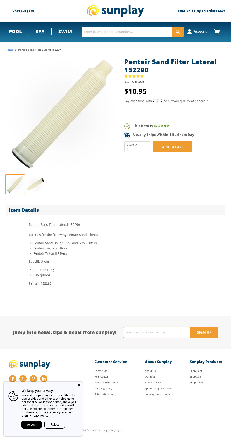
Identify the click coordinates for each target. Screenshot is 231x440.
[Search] (178, 32)
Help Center (101, 376)
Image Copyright (111, 430)
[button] (134, 76)
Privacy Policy (39, 415)
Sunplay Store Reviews (158, 394)
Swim (65, 31)
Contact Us (100, 370)
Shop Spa (195, 376)
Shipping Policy (103, 388)
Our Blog (150, 376)
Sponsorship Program (158, 388)
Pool (15, 31)
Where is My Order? (106, 382)
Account (200, 31)
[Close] (79, 385)
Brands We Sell (153, 382)
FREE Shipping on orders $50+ (201, 11)
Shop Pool (196, 370)
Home (9, 49)
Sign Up (204, 332)
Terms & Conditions (88, 430)
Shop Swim (196, 382)
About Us (150, 370)
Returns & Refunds (105, 394)
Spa (40, 31)
